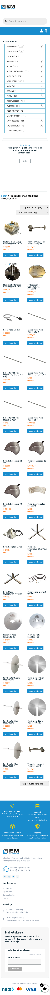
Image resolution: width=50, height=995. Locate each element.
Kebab (9, 66)
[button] (5, 31)
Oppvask (10, 91)
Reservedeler (13, 101)
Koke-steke (12, 81)
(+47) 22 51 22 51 (20, 870)
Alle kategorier (10, 41)
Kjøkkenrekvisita (15, 71)
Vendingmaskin (14, 131)
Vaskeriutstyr (13, 126)
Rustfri (10, 106)
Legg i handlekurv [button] (11, 255)
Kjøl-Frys (11, 76)
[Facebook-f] (5, 876)
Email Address (15, 957)
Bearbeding (12, 46)
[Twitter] (13, 876)
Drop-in (10, 56)
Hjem (4, 195)
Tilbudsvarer (13, 111)
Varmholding (13, 121)
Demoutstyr (12, 51)
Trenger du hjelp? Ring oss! (19, 868)
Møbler (10, 86)
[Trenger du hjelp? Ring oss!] (6, 869)
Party (9, 96)
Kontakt (25, 161)
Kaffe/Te (11, 61)
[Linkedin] (17, 876)
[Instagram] (9, 876)
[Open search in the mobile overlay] (25, 21)
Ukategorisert (13, 116)
